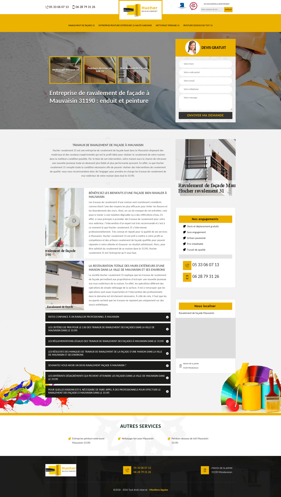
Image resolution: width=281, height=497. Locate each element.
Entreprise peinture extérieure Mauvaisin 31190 (88, 440)
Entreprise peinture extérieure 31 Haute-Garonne (125, 25)
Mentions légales (158, 490)
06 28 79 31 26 (85, 7)
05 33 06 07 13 (59, 7)
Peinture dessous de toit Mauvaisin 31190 (190, 440)
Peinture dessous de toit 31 (198, 25)
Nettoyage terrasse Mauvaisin (138, 438)
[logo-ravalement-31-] (140, 10)
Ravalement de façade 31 (81, 25)
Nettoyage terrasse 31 (168, 25)
